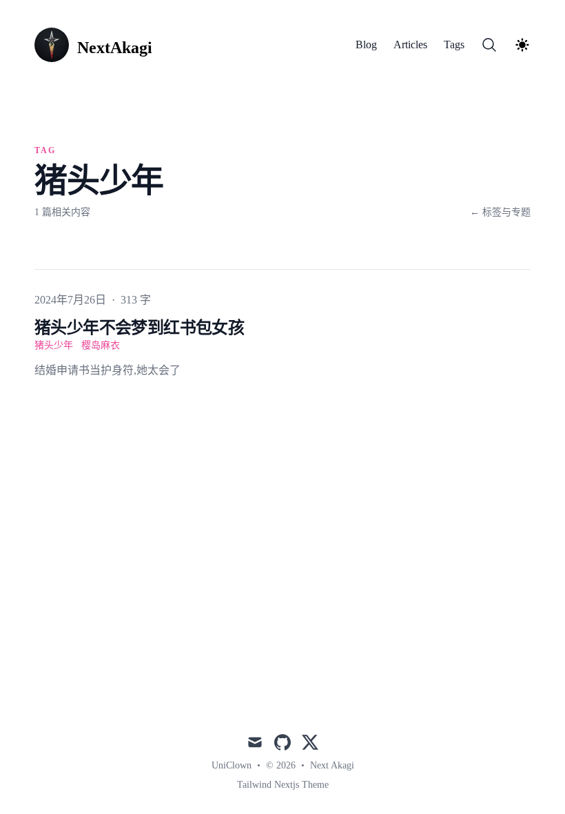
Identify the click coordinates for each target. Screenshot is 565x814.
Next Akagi (332, 765)
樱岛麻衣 (100, 345)
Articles (410, 44)
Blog (366, 44)
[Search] (489, 45)
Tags (454, 44)
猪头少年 (53, 345)
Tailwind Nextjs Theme (283, 785)
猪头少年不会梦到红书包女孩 (139, 328)
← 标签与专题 (500, 212)
